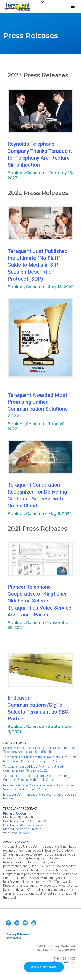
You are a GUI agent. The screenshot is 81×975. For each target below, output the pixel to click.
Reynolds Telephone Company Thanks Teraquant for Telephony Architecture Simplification (39, 749)
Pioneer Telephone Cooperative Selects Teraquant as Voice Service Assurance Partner (39, 787)
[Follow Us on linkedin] (16, 923)
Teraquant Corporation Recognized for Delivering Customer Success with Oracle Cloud (36, 777)
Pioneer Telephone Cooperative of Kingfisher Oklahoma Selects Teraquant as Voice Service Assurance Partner (39, 601)
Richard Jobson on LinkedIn (22, 829)
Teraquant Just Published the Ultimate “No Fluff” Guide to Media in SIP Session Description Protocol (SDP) (38, 265)
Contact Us (13, 938)
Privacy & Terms (17, 934)
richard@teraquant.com (28, 825)
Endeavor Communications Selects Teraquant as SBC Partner (39, 796)
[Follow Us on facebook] (8, 923)
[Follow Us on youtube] (33, 923)
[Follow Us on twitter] (25, 923)
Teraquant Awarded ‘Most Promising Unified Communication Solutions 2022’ (33, 768)
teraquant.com (21, 833)
